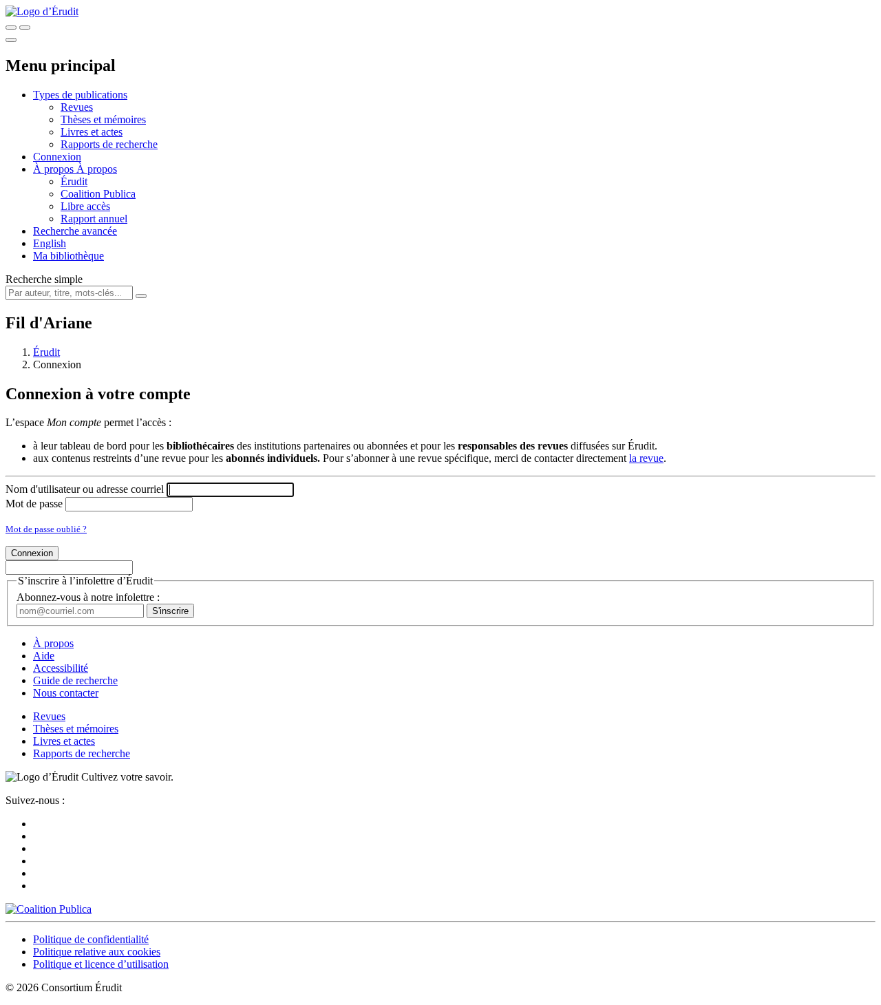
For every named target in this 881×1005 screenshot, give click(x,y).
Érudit (74, 181)
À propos (96, 169)
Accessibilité (60, 668)
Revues (77, 107)
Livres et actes (92, 132)
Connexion (57, 156)
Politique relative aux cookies (96, 952)
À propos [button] (54, 169)
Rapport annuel (94, 218)
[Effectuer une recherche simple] (11, 27)
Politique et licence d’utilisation (101, 964)
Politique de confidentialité (91, 939)
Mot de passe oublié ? (46, 529)
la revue (646, 458)
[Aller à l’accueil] (42, 11)
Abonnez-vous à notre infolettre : (88, 597)
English (49, 243)
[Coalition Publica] (49, 909)
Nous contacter (65, 693)
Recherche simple (44, 279)
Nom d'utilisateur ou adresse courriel (85, 489)
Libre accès (85, 206)
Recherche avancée (75, 231)
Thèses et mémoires (103, 119)
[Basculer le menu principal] (11, 40)
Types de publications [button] (80, 94)
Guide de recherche (75, 680)
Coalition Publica (98, 194)
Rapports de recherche (109, 144)
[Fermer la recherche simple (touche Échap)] (24, 27)
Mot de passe (34, 503)
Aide (43, 656)
